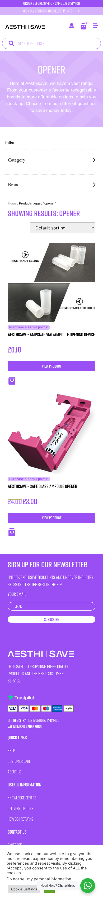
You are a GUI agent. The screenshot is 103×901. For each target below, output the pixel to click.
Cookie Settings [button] (24, 889)
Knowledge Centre (22, 797)
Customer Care (19, 761)
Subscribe (51, 619)
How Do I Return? (20, 819)
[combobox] (51, 43)
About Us (14, 771)
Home (12, 203)
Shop (11, 750)
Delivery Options (20, 808)
